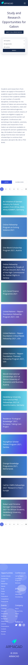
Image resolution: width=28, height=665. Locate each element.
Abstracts (17, 583)
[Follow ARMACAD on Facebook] (20, 625)
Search (14, 50)
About (17, 608)
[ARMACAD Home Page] (7, 2)
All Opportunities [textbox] (8, 44)
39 (26, 189)
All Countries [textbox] (7, 47)
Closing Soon (19, 182)
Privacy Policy (19, 611)
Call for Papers (19, 576)
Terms (17, 613)
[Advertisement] (14, 70)
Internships (18, 594)
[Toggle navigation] (25, 3)
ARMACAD (14, 656)
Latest (7, 182)
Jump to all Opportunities (14, 32)
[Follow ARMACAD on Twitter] (16, 625)
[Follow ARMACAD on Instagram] (24, 625)
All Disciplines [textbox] (7, 40)
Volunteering (19, 597)
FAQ (16, 616)
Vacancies (18, 592)
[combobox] (14, 40)
